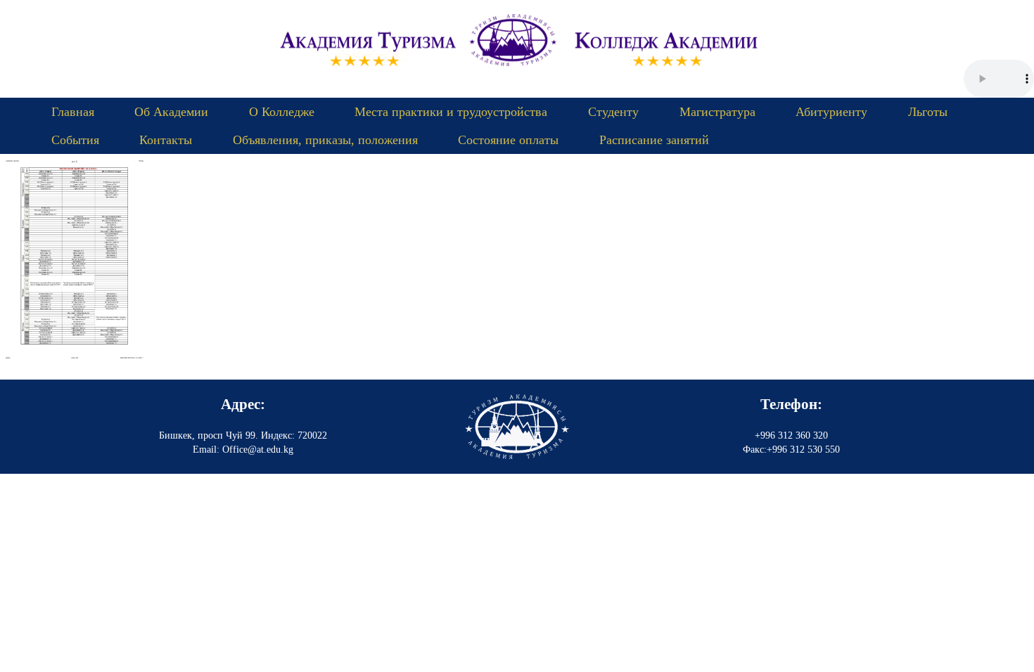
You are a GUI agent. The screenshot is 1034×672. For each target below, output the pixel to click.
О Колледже (281, 112)
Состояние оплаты (508, 140)
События (75, 140)
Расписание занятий (654, 140)
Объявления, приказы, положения (325, 140)
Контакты (165, 140)
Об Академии (171, 112)
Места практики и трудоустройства (451, 112)
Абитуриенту (831, 112)
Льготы (927, 112)
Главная (72, 112)
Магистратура (717, 112)
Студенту (613, 112)
